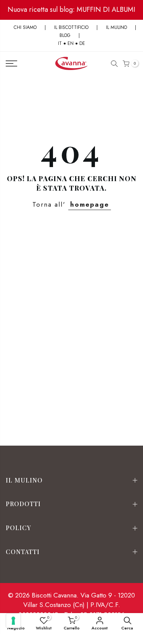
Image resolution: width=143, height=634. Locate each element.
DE (82, 43)
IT (60, 43)
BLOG (65, 35)
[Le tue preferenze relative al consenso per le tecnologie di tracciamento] (13, 620)
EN (70, 43)
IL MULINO (116, 27)
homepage (89, 204)
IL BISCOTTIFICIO (71, 27)
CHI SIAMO (25, 27)
